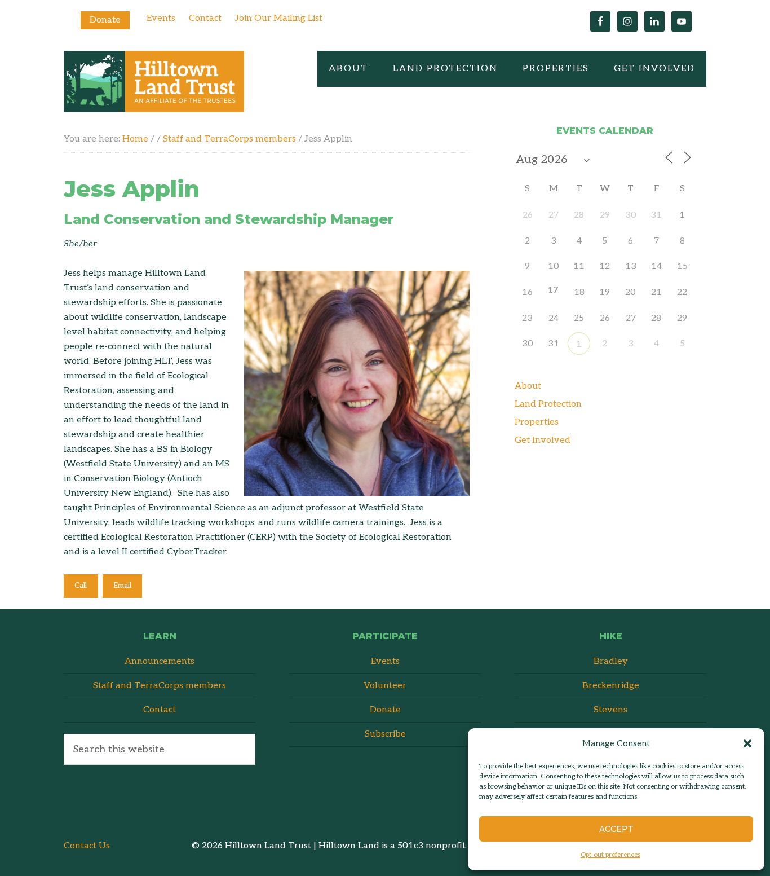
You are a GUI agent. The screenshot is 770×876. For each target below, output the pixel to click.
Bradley (611, 661)
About (528, 386)
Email (122, 585)
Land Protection (548, 404)
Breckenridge (610, 685)
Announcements (159, 661)
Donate (105, 20)
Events (161, 18)
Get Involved (542, 440)
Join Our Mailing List (278, 18)
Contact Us (87, 845)
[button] (747, 743)
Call (80, 585)
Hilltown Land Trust (154, 81)
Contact (205, 18)
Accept (616, 829)
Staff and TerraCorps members (159, 685)
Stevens (610, 710)
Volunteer (385, 685)
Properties (537, 422)
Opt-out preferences (610, 855)
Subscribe (385, 734)
